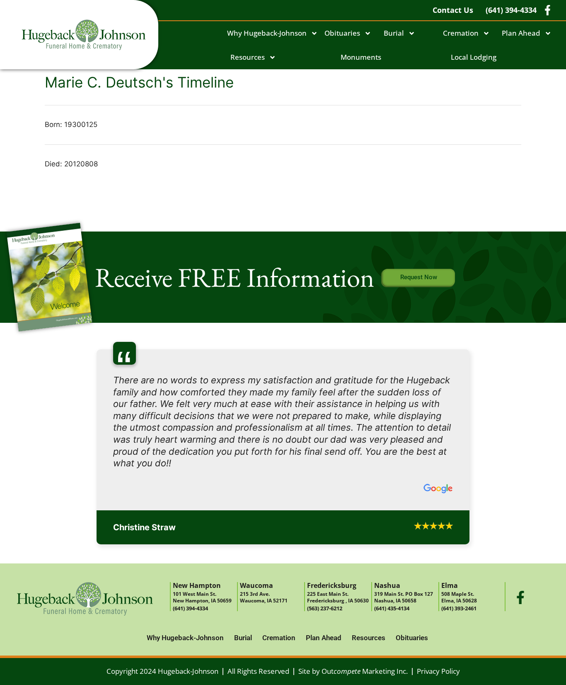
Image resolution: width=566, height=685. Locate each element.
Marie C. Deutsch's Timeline (139, 82)
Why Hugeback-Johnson (267, 33)
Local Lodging (473, 57)
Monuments (361, 57)
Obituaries (342, 33)
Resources (247, 57)
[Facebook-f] (520, 549)
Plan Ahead (521, 33)
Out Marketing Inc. (365, 624)
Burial (394, 33)
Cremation (461, 33)
